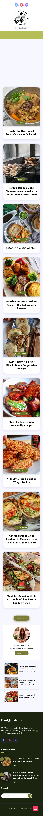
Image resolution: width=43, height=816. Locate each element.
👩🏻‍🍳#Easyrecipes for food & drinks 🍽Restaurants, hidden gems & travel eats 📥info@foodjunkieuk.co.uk (19, 730)
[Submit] (30, 796)
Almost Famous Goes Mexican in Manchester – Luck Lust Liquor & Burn (21, 539)
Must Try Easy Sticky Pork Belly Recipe (21, 423)
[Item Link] (21, 106)
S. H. (17, 765)
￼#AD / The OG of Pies (21, 248)
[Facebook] (16, 5)
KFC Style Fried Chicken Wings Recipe (21, 480)
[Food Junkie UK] (21, 18)
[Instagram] (26, 5)
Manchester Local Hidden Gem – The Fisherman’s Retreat (21, 305)
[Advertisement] (21, 61)
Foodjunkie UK (21, 28)
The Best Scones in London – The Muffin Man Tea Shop (28, 682)
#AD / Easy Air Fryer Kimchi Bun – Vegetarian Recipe (21, 365)
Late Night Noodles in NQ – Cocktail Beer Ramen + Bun (27, 668)
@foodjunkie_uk (21, 645)
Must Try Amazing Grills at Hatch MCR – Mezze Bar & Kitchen (21, 599)
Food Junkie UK (11, 720)
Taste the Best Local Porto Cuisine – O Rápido (21, 132)
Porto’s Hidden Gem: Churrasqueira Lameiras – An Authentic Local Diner (21, 191)
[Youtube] (21, 5)
